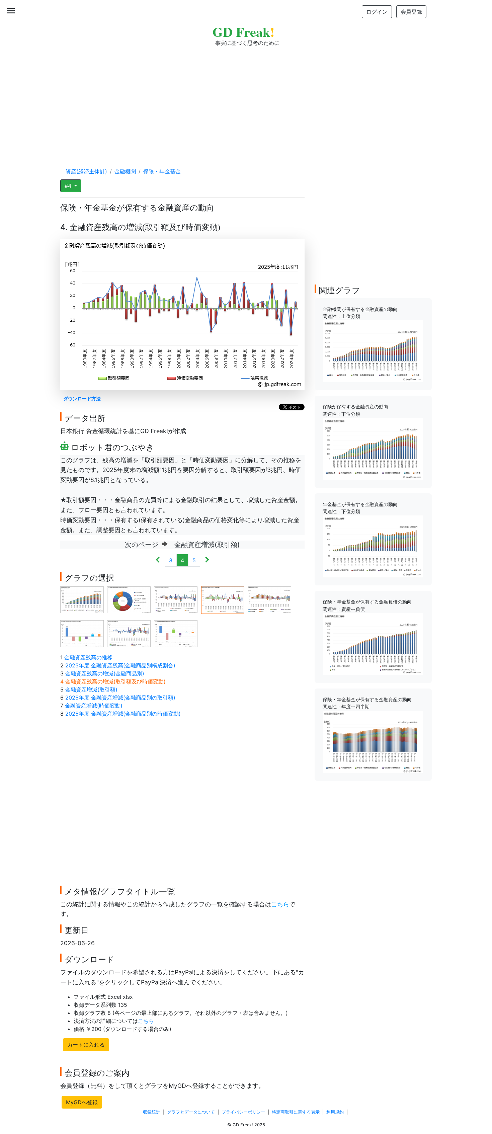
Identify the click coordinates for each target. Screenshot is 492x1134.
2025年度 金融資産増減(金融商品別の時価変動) (123, 713)
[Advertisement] (246, 100)
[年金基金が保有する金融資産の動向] (373, 546)
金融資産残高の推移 (88, 657)
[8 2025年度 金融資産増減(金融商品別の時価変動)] (175, 633)
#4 (69, 185)
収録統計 (151, 1112)
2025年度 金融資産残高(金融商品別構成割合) (120, 665)
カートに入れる (86, 1044)
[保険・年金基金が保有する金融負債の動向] (373, 643)
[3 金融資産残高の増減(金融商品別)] (175, 599)
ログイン (377, 11)
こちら (280, 904)
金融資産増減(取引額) (91, 689)
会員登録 (411, 11)
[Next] (207, 560)
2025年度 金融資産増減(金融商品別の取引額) (120, 697)
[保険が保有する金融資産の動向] (373, 448)
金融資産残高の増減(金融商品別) (104, 673)
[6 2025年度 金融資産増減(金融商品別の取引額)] (82, 633)
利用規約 (335, 1112)
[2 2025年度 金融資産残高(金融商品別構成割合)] (129, 599)
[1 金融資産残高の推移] (82, 599)
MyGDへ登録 (82, 1102)
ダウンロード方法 (82, 398)
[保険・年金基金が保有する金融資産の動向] (373, 741)
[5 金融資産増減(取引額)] (269, 599)
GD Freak (243, 32)
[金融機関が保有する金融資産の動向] (373, 350)
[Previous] (158, 560)
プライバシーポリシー (243, 1112)
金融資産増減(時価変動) (93, 705)
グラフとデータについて (191, 1112)
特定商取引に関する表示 (296, 1112)
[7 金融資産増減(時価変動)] (129, 633)
